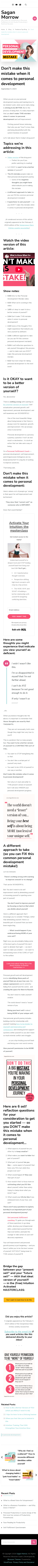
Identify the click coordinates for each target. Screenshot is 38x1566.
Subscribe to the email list (18, 1331)
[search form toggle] (26, 5)
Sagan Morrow (10, 14)
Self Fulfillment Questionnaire (14, 1527)
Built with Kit (19, 630)
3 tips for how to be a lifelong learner (20, 1414)
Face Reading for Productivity (14, 1522)
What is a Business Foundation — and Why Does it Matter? (19, 1506)
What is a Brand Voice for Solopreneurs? (18, 1500)
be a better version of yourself (15, 404)
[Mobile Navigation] (35, 18)
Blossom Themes (14, 1559)
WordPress (8, 1562)
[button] (19, 965)
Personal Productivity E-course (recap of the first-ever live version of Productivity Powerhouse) (19, 1515)
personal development (12, 1435)
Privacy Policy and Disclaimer (23, 1562)
